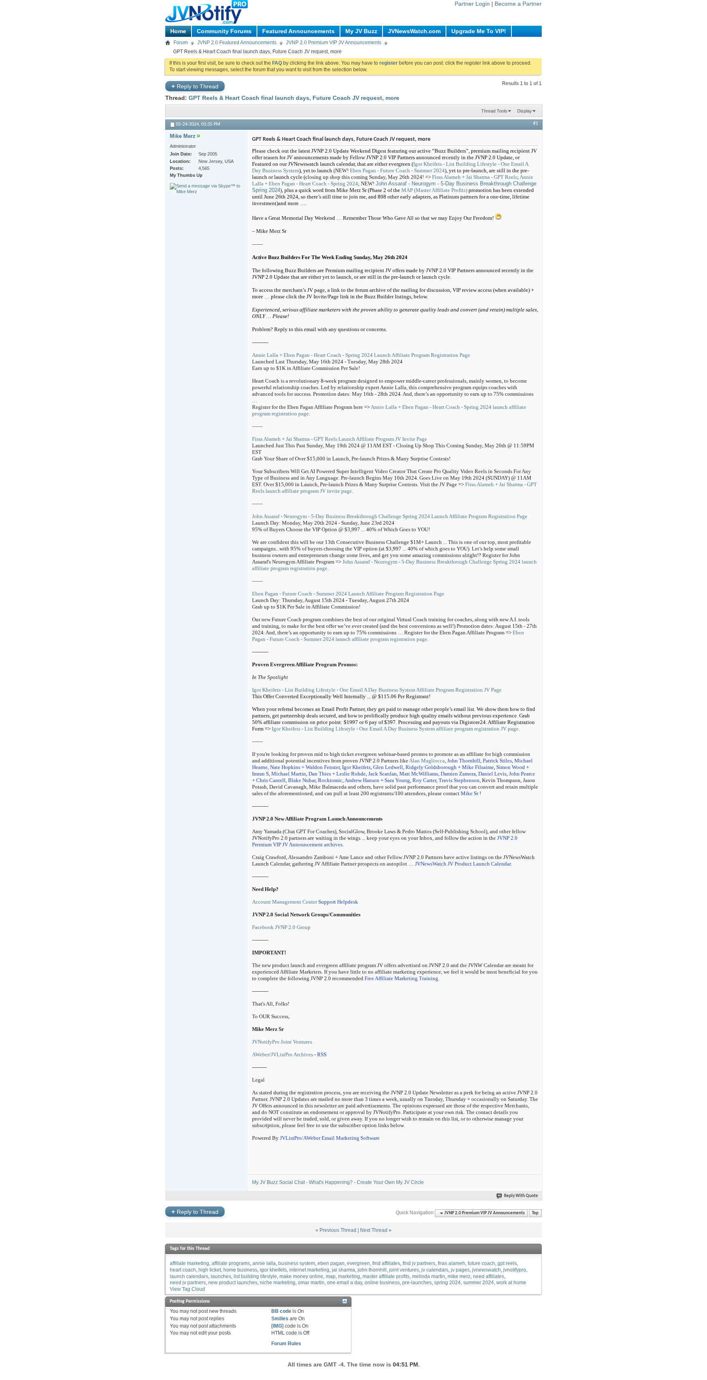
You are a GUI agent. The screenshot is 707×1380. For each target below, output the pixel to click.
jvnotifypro (514, 1270)
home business (240, 1270)
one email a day (344, 1282)
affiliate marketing (189, 1263)
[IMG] (277, 1326)
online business (382, 1282)
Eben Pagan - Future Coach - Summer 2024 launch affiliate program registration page (388, 635)
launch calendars (189, 1276)
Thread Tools (494, 110)
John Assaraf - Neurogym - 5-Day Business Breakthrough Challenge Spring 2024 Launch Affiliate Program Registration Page (389, 516)
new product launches (232, 1282)
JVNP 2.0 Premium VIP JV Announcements (333, 42)
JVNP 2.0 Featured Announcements (237, 42)
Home (178, 31)
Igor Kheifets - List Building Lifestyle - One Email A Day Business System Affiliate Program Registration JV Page (377, 690)
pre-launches (417, 1282)
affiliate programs (231, 1263)
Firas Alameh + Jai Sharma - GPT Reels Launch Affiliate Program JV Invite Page (339, 439)
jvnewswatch (486, 1270)
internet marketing (309, 1270)
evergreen (358, 1263)
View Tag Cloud (187, 1289)
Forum (180, 42)
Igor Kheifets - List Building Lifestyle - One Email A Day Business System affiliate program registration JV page (395, 729)
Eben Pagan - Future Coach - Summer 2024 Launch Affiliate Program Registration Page (348, 594)
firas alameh (451, 1263)
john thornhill (372, 1270)
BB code (281, 1311)
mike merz (459, 1276)
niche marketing (277, 1282)
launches (221, 1276)
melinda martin (428, 1276)
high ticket (209, 1270)
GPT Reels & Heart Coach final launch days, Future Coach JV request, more (294, 98)
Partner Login (472, 3)
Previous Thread (338, 1230)
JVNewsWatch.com (414, 31)
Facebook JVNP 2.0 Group (281, 927)
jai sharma (343, 1270)
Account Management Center (284, 902)
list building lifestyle (255, 1276)
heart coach (183, 1270)
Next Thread (373, 1230)
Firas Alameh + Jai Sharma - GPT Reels (474, 177)
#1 (535, 123)
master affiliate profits (386, 1276)
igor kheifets (273, 1270)
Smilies (279, 1318)
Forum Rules (286, 1343)
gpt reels (507, 1263)
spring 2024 (447, 1282)
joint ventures (404, 1270)
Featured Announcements (298, 31)
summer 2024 (478, 1282)
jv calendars (434, 1270)
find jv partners (419, 1263)
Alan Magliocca (426, 761)
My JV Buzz (361, 31)
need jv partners (188, 1282)
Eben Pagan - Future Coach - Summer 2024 (397, 170)
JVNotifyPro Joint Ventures (282, 1042)
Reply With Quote (521, 1196)
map (330, 1276)
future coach (481, 1263)
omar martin (311, 1282)
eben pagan (330, 1263)
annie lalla (264, 1263)
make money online (301, 1276)
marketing (349, 1276)
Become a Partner (518, 3)
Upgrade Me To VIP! (478, 31)
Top (535, 1213)
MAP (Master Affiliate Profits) (434, 190)
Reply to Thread (194, 86)
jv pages (460, 1270)
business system (296, 1263)
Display (524, 110)
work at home (511, 1282)
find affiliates (386, 1263)
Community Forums (224, 31)
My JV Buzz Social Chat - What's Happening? (302, 1182)
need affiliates (488, 1276)
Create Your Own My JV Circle (390, 1182)
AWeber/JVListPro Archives (282, 1054)
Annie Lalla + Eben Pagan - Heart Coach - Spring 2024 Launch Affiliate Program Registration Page (361, 355)
